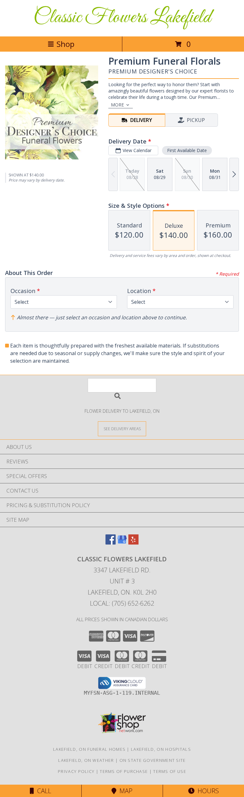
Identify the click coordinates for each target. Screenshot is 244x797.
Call (42, 791)
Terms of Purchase (124, 771)
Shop (65, 44)
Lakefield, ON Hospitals (161, 749)
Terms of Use (169, 771)
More (117, 105)
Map (124, 791)
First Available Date (187, 150)
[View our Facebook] (110, 542)
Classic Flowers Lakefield (122, 17)
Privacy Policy (76, 771)
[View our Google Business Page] (122, 542)
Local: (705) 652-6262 (122, 603)
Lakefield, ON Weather (86, 760)
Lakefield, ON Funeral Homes (89, 749)
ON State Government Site (152, 760)
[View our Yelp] (133, 542)
